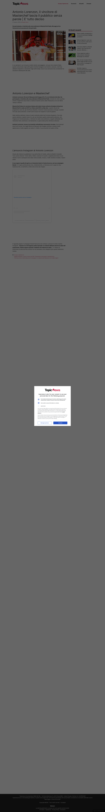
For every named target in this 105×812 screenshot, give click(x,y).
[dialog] (52, 406)
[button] (52, 406)
